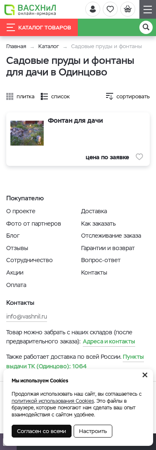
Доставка (94, 211)
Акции (14, 272)
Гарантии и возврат (108, 248)
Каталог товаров (44, 27)
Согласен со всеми (41, 431)
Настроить (93, 431)
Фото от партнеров (33, 223)
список (60, 96)
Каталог (48, 46)
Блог (13, 235)
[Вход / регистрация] (92, 9)
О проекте (20, 211)
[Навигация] (147, 9)
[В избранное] (139, 157)
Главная (16, 46)
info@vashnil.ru (26, 316)
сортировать (133, 96)
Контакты (94, 272)
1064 (75, 361)
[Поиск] (146, 27)
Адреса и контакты (109, 341)
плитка (26, 96)
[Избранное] (110, 9)
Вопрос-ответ (101, 260)
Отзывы (17, 248)
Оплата (16, 285)
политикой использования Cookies (53, 401)
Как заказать (98, 223)
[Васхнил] (30, 9)
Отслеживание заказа (111, 235)
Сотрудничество (29, 260)
